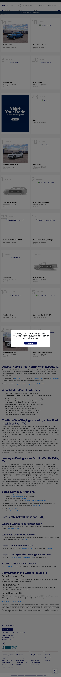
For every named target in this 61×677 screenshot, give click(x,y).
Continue (30, 343)
